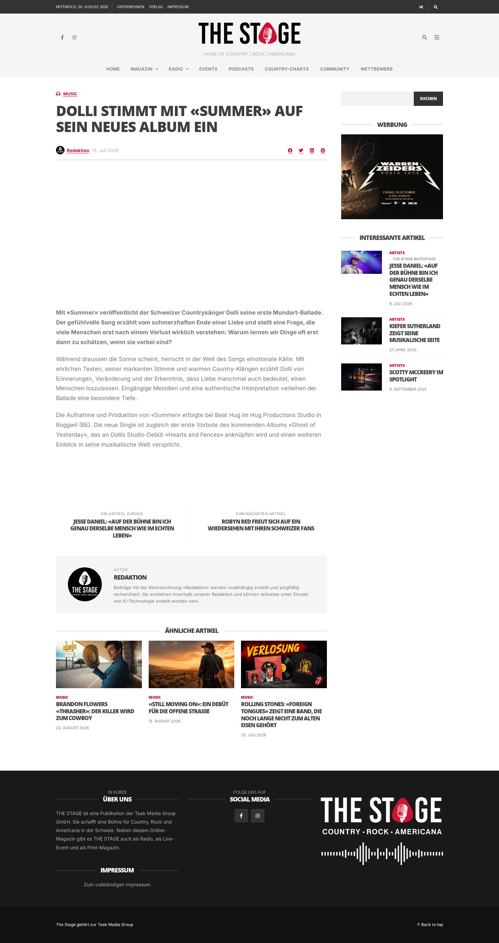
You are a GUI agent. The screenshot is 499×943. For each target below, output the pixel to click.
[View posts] (58, 94)
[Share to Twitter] (301, 150)
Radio (176, 69)
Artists (397, 252)
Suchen (428, 98)
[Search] (435, 7)
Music (70, 94)
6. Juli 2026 (400, 303)
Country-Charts (287, 69)
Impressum (178, 6)
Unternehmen (130, 6)
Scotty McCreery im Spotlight (416, 376)
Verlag (156, 6)
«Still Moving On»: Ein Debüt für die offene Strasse (188, 708)
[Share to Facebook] (290, 150)
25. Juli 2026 (253, 735)
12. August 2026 (165, 721)
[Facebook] (62, 37)
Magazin (141, 69)
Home (113, 69)
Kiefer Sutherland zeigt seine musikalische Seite (414, 333)
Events (208, 69)
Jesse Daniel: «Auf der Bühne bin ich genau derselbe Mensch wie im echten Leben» (413, 280)
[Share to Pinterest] (323, 150)
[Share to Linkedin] (312, 150)
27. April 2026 (403, 349)
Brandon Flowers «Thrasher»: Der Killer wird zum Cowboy (95, 711)
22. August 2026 (72, 727)
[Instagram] (74, 37)
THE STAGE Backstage (414, 259)
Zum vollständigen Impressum (117, 884)
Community (335, 69)
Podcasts (241, 69)
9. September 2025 (408, 389)
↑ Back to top (430, 924)
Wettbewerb (377, 69)
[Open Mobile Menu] (437, 37)
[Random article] (421, 7)
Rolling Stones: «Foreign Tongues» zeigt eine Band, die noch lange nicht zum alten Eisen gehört (281, 715)
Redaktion (78, 150)
